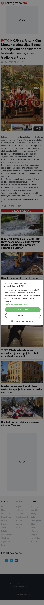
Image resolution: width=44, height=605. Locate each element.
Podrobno (7, 301)
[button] (21, 304)
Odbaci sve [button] (22, 315)
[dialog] (22, 302)
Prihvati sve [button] (23, 309)
